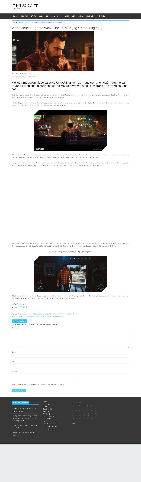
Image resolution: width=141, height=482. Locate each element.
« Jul (73, 423)
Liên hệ (46, 429)
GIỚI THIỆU (101, 16)
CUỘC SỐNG (43, 16)
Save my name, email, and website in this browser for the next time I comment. (38, 384)
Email (14, 362)
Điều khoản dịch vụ (50, 424)
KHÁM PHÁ (54, 16)
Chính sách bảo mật (50, 426)
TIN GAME (65, 16)
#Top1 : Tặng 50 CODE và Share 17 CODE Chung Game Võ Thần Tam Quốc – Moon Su (50, 314)
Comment (15, 328)
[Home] (22, 22)
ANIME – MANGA (77, 16)
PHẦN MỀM (90, 16)
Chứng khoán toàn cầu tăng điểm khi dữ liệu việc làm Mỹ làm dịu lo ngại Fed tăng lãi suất (25, 418)
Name (14, 352)
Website (14, 371)
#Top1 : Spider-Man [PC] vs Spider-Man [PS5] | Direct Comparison (40, 316)
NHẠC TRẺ (24, 16)
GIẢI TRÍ (33, 16)
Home (15, 16)
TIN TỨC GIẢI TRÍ (26, 5)
